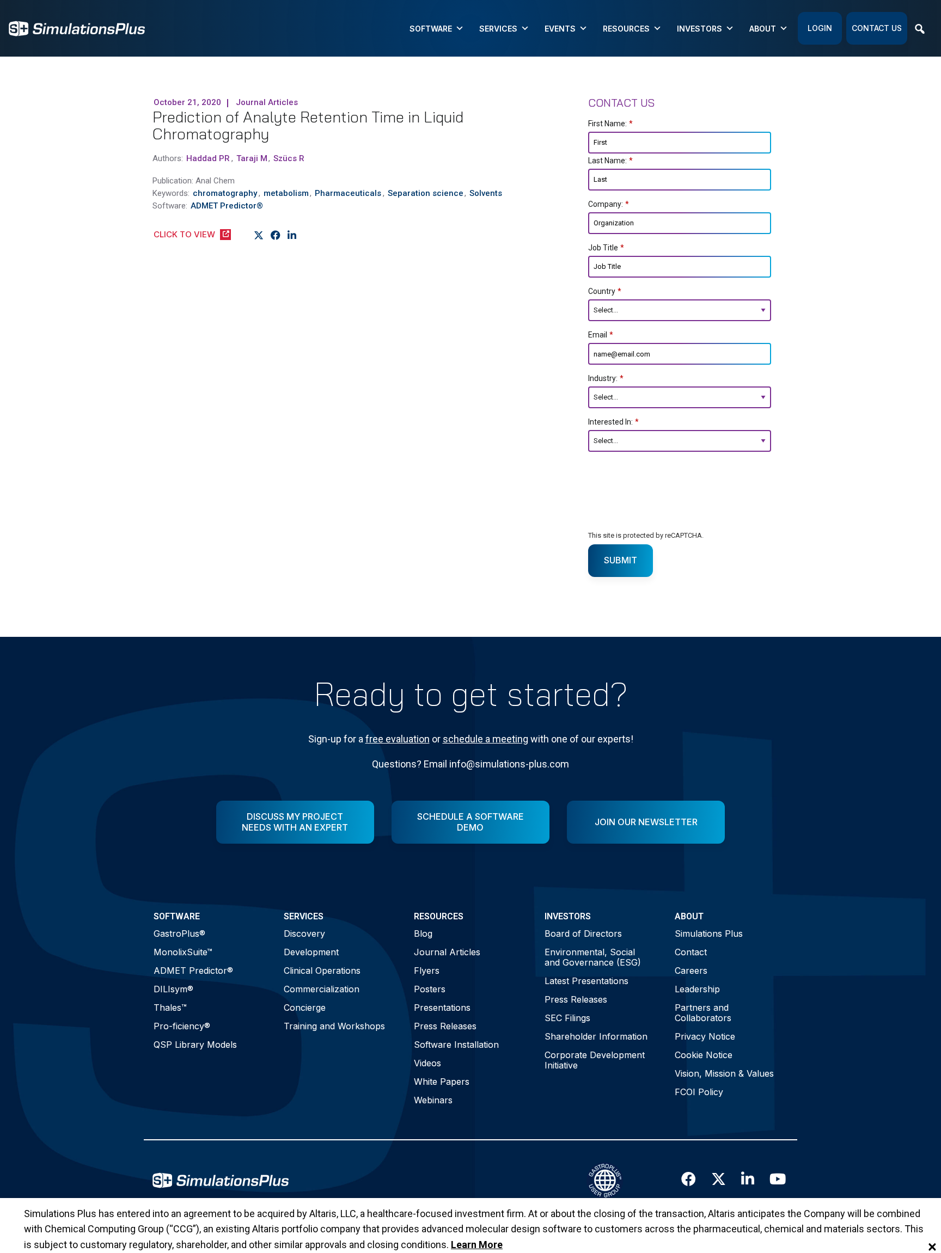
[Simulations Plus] (77, 27)
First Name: (610, 123)
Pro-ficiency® (182, 1026)
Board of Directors (583, 933)
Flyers (426, 970)
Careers (691, 970)
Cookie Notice (703, 1054)
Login (819, 28)
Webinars (433, 1100)
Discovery (304, 933)
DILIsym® (173, 989)
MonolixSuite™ (183, 952)
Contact (691, 952)
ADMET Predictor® (193, 970)
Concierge (305, 1007)
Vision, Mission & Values (724, 1073)
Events (560, 28)
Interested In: (613, 421)
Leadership (697, 989)
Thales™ (170, 1007)
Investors (699, 28)
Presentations (442, 1007)
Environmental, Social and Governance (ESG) (593, 957)
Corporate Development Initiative (595, 1060)
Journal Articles (447, 952)
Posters (429, 989)
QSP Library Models (195, 1044)
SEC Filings (567, 1017)
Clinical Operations (322, 970)
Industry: (606, 378)
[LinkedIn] (292, 235)
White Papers (441, 1081)
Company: (608, 204)
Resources (626, 28)
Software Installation (456, 1044)
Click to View (184, 234)
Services (498, 28)
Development (311, 952)
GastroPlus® (179, 933)
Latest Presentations (586, 980)
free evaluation (397, 739)
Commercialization (321, 989)
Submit (620, 560)
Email (600, 334)
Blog (423, 933)
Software (431, 28)
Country (604, 291)
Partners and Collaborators (703, 1012)
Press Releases (445, 1026)
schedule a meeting (485, 739)
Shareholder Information (596, 1036)
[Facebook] (275, 235)
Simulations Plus (709, 933)
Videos (427, 1063)
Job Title (606, 247)
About (762, 28)
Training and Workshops (334, 1026)
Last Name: (610, 160)
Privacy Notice (705, 1036)
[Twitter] (259, 235)
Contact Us (877, 28)
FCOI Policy (699, 1091)
